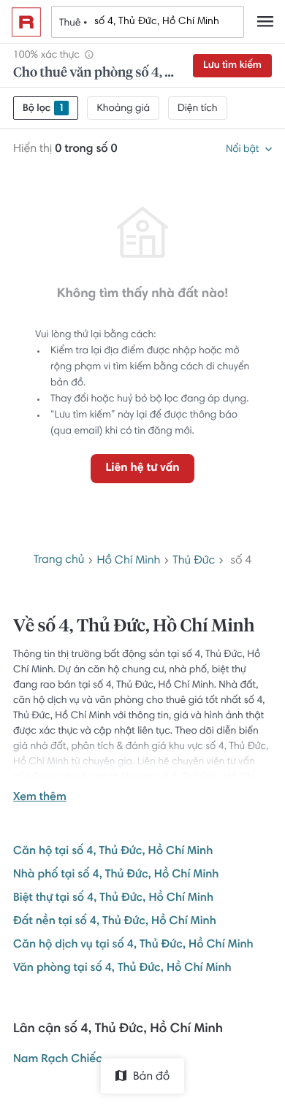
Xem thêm (39, 798)
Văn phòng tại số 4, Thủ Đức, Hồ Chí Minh (122, 968)
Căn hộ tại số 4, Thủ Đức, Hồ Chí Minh (113, 852)
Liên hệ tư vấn (142, 468)
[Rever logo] (26, 21)
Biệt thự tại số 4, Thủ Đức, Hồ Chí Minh (113, 898)
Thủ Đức (193, 561)
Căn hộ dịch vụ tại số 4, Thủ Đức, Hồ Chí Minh (133, 945)
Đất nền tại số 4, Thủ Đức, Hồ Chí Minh (114, 922)
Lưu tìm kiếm (232, 66)
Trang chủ (59, 560)
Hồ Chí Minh (128, 561)
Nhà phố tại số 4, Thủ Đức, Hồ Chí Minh (115, 875)
